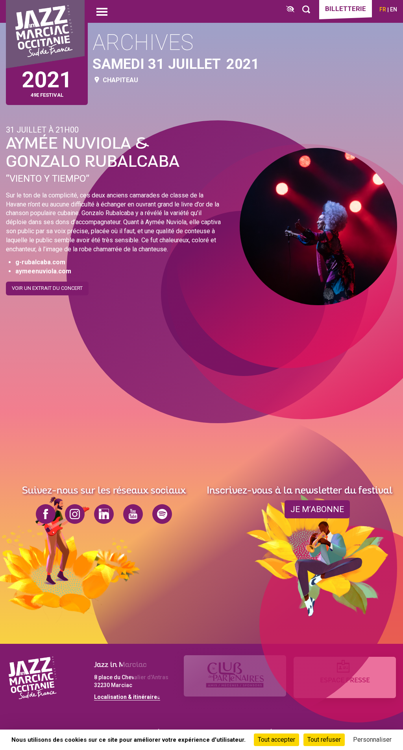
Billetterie (345, 9)
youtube (133, 514)
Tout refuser (324, 739)
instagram (75, 514)
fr (382, 9)
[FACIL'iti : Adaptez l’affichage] (290, 9)
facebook (45, 514)
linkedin (104, 514)
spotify (162, 514)
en (393, 9)
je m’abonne (317, 509)
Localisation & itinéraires (127, 697)
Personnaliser (372, 739)
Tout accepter (276, 739)
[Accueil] (45, 34)
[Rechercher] (306, 9)
